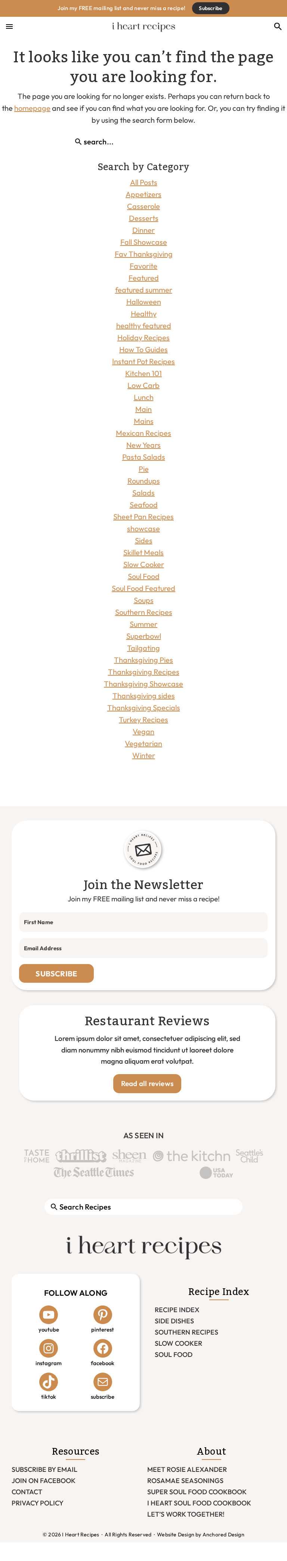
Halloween (143, 301)
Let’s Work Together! (186, 1514)
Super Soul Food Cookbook (197, 1492)
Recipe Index (177, 1309)
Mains (144, 421)
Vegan (143, 731)
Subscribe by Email (44, 1469)
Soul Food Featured (143, 588)
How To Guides (143, 349)
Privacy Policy (38, 1503)
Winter (143, 755)
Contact (27, 1492)
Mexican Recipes (143, 433)
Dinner (143, 230)
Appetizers (143, 194)
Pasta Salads (143, 457)
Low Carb (143, 385)
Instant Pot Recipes (143, 361)
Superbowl (143, 636)
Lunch (144, 397)
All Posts (143, 182)
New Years (143, 445)
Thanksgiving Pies (143, 659)
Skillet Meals (143, 552)
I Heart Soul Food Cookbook (199, 1503)
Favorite (143, 265)
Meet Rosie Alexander (187, 1469)
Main (143, 409)
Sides (143, 540)
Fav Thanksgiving (144, 254)
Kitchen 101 (143, 373)
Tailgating (143, 648)
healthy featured (143, 325)
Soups (144, 600)
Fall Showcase (143, 242)
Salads (143, 492)
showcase (143, 528)
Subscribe (210, 8)
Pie (144, 468)
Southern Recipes (143, 612)
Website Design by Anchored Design (200, 1534)
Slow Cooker (143, 564)
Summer (143, 624)
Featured (144, 277)
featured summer (143, 289)
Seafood (144, 504)
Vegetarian (143, 743)
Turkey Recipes (143, 719)
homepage (32, 108)
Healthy (144, 313)
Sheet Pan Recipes (143, 516)
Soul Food (144, 576)
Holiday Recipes (143, 337)
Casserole (143, 206)
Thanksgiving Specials (143, 707)
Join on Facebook (43, 1480)
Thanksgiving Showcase (143, 683)
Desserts (143, 218)
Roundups (143, 480)
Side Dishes (174, 1321)
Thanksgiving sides (143, 695)
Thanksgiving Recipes (143, 671)
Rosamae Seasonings (185, 1480)
